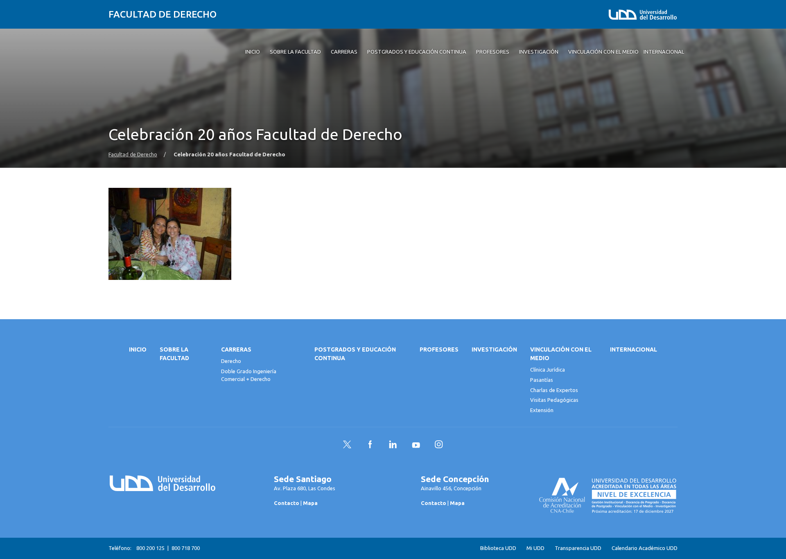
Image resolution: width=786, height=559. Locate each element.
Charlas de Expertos (554, 390)
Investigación (494, 349)
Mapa (310, 503)
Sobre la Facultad (174, 353)
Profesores (439, 349)
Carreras (236, 349)
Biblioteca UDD (498, 548)
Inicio (138, 349)
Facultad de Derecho (162, 14)
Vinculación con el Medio (561, 353)
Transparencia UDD (578, 548)
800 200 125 (150, 548)
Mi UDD (535, 548)
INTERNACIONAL (633, 349)
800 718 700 (186, 548)
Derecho (231, 361)
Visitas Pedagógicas (554, 400)
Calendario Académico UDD (645, 548)
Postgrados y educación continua (355, 353)
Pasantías (541, 380)
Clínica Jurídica (547, 369)
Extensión (541, 410)
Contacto (286, 503)
